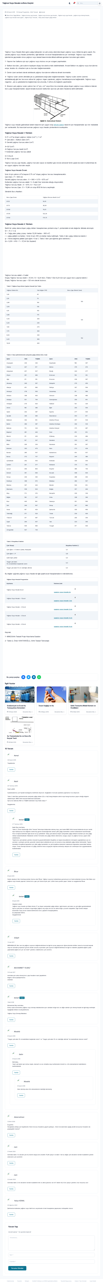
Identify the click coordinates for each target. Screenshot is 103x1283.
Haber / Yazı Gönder (81, 1281)
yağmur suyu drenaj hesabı (81, 15)
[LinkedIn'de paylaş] (34, 677)
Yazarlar (19, 1281)
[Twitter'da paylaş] (29, 677)
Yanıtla (11, 769)
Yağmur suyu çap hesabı (65, 15)
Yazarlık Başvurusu (66, 1281)
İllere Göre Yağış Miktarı (13, 15)
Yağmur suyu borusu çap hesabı (47, 15)
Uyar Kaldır (93, 1281)
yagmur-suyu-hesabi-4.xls (63, 626)
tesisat (21, 820)
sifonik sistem (59, 125)
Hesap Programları (23, 12)
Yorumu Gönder (17, 1268)
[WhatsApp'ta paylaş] (39, 677)
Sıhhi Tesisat (34, 12)
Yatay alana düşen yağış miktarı (47, 17)
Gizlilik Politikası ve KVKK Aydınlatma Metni (44, 1281)
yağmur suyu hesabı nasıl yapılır (14, 17)
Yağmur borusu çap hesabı (29, 15)
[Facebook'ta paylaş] (23, 677)
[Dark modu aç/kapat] (70, 3)
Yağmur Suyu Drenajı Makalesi (17, 1013)
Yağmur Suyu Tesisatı (31, 17)
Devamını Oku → (27, 712)
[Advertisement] (51, 37)
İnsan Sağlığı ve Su (46, 706)
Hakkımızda (10, 1281)
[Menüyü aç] (99, 3)
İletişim (27, 1281)
